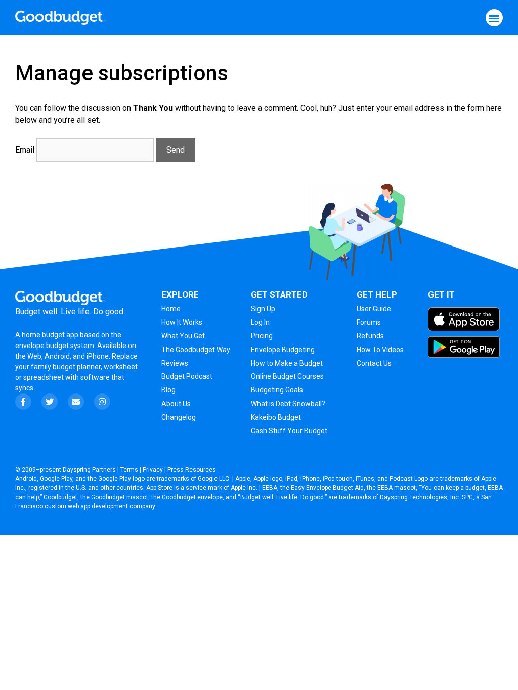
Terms (129, 469)
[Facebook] (23, 401)
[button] (494, 18)
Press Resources (191, 469)
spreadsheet (43, 377)
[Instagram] (102, 401)
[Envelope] (76, 401)
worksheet (121, 367)
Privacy (153, 469)
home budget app (50, 335)
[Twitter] (49, 401)
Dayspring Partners (89, 469)
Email (24, 150)
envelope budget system (54, 345)
